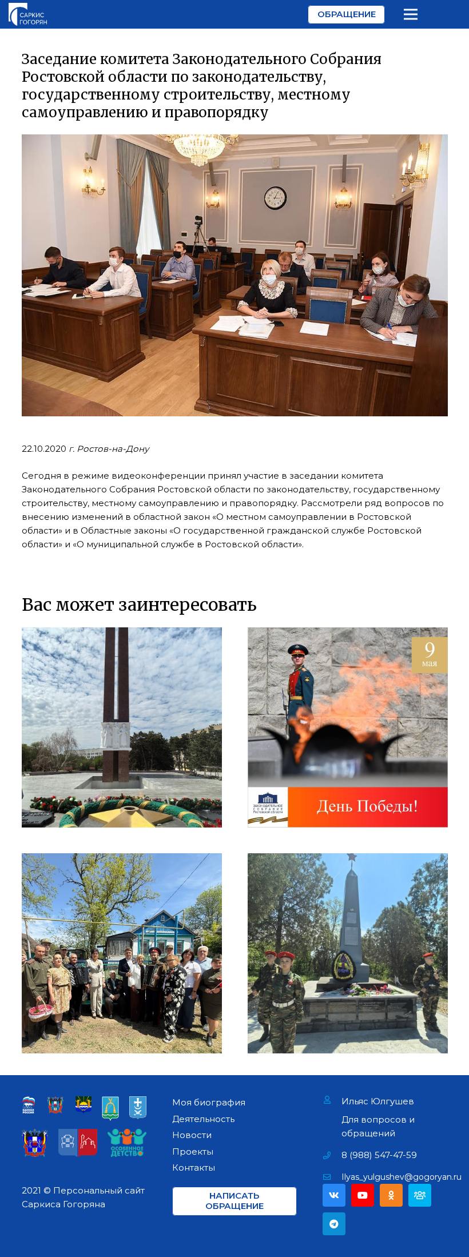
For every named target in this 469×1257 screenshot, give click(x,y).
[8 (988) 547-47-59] (332, 1155)
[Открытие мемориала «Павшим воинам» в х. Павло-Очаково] (348, 953)
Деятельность (203, 1118)
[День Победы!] (348, 727)
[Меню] (410, 14)
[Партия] (419, 1195)
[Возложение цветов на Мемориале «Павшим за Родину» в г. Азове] (122, 727)
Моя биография (208, 1102)
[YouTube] (362, 1195)
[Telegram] (334, 1223)
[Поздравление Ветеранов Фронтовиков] (122, 953)
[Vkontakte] (334, 1195)
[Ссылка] (28, 14)
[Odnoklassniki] (391, 1195)
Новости (192, 1134)
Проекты (192, 1151)
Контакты (193, 1167)
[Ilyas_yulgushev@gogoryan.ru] (332, 1177)
